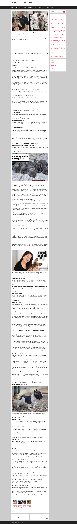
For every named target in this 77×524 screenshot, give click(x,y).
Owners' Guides (15, 511)
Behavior (20, 7)
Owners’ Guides (30, 7)
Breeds (16, 7)
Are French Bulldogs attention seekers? (24, 507)
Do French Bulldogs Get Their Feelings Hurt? (58, 40)
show (16, 65)
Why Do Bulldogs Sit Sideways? (56, 33)
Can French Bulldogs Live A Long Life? (57, 23)
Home (12, 7)
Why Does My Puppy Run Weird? (56, 17)
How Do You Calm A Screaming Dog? (56, 37)
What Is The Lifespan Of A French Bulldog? (57, 19)
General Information (38, 7)
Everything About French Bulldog (23, 2)
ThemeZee (21, 522)
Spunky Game (53, 7)
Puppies (25, 7)
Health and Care (46, 7)
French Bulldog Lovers (24, 34)
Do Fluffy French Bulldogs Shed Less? (57, 38)
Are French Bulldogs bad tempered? (29, 507)
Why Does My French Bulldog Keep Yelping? (58, 30)
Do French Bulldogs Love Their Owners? (57, 31)
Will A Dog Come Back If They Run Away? (57, 56)
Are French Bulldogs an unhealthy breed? (15, 507)
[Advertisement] (30, 46)
